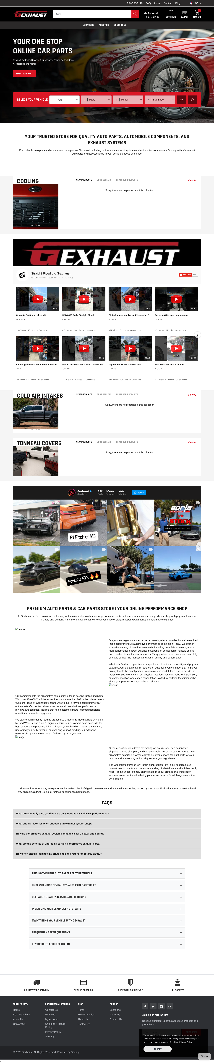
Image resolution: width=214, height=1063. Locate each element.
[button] (184, 14)
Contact (168, 3)
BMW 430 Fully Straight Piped (78, 315)
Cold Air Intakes (40, 396)
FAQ (148, 3)
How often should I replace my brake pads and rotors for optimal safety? (59, 853)
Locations (88, 25)
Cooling (28, 181)
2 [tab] (36, 225)
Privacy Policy (53, 1032)
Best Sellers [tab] (104, 180)
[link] (145, 1006)
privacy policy (185, 1042)
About (157, 3)
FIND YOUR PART (24, 73)
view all (192, 180)
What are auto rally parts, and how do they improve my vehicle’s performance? (62, 813)
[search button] (135, 14)
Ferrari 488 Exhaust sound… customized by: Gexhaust (83, 364)
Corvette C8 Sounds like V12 (31, 315)
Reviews (50, 1014)
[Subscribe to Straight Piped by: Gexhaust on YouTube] (188, 275)
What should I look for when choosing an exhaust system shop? (54, 823)
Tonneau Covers (39, 443)
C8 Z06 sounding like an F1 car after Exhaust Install (130, 315)
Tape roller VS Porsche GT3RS (125, 364)
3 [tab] (39, 225)
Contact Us (120, 25)
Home (16, 1010)
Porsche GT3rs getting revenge (171, 315)
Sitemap (50, 1036)
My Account (51, 1019)
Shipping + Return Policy (55, 1025)
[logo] (30, 13)
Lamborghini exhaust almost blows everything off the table (37, 364)
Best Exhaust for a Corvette (169, 364)
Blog (177, 3)
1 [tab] (32, 225)
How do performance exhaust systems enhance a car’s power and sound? (60, 833)
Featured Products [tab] (127, 180)
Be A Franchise (21, 1014)
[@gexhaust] (72, 492)
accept (158, 1049)
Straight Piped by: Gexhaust (50, 273)
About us (104, 25)
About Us (18, 1019)
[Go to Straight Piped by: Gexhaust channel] (22, 275)
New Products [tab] (84, 180)
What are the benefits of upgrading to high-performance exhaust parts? (58, 843)
